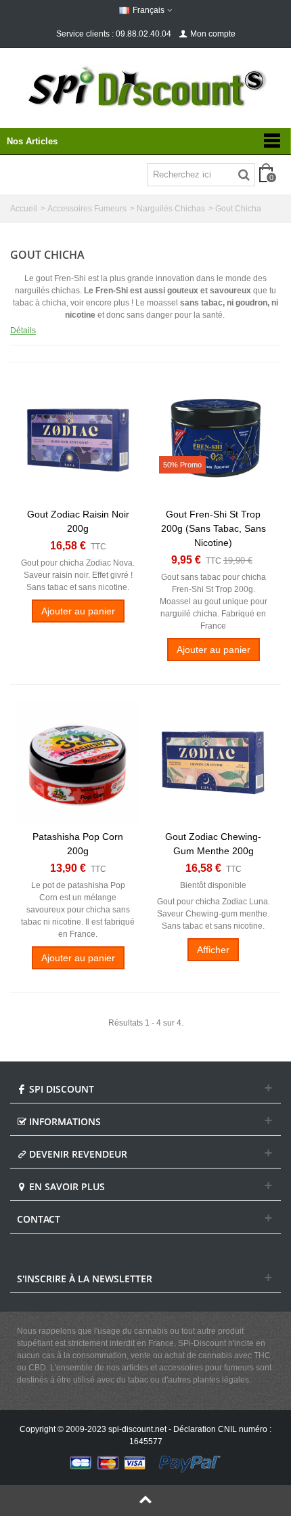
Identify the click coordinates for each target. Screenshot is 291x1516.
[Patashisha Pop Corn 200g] (78, 762)
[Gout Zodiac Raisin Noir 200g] (78, 440)
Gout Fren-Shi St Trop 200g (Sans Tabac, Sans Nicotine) (213, 528)
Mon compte (213, 34)
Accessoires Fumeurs (87, 208)
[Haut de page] (145, 1500)
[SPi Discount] (145, 86)
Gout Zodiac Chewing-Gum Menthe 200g (213, 843)
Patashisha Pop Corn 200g (77, 843)
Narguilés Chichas (171, 208)
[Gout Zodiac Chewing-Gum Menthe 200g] (213, 762)
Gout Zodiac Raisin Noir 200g (78, 521)
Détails (23, 330)
